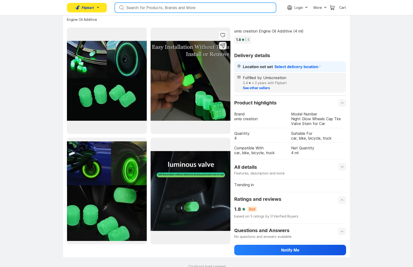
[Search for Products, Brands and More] (121, 7)
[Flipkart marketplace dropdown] (84, 8)
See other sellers (256, 88)
